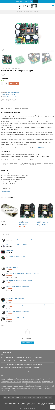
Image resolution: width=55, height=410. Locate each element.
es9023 (43, 379)
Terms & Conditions (10, 399)
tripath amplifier (34, 388)
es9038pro (4, 381)
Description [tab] (4, 108)
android (7, 379)
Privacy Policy (20, 399)
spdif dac (51, 386)
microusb (3, 383)
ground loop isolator (26, 381)
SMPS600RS (41, 147)
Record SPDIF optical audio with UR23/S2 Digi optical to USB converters (24, 357)
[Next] (51, 34)
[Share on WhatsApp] (2, 100)
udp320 (40, 388)
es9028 (47, 379)
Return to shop (27, 342)
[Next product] (2, 75)
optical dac (18, 383)
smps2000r (38, 386)
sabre (35, 383)
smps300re (9, 386)
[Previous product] (5, 75)
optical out (23, 383)
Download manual (5, 191)
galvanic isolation (17, 381)
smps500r (21, 386)
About (17, 1)
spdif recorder (4, 388)
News (31, 11)
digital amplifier (20, 379)
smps (4, 94)
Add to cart (14, 83)
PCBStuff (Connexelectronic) (10, 96)
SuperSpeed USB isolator (25, 388)
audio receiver (13, 379)
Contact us (22, 1)
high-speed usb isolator (36, 381)
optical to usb (29, 383)
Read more (45, 404)
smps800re (32, 386)
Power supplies (10, 68)
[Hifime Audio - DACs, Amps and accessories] (27, 6)
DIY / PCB (17, 68)
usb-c (45, 388)
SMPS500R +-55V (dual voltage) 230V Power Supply (44, 223)
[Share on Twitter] (7, 100)
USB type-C (10, 390)
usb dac (48, 388)
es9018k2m (37, 379)
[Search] (1, 6)
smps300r (8, 94)
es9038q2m (9, 381)
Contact (19, 401)
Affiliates (25, 401)
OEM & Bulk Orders (33, 401)
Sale (18, 92)
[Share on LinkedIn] (15, 100)
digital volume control (29, 379)
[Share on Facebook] (5, 100)
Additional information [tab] (14, 108)
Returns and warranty (30, 399)
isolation (44, 381)
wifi (14, 390)
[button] (53, 6)
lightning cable (50, 381)
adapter (3, 379)
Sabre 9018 (39, 383)
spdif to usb (10, 388)
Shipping (26, 11)
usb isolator (4, 390)
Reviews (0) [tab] (25, 108)
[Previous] (4, 34)
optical (13, 383)
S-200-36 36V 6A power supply (8, 223)
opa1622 (8, 383)
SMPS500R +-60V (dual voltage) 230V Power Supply (26, 223)
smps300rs (13, 94)
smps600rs (26, 386)
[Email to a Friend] (10, 100)
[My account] (49, 6)
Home (2, 68)
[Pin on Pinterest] (13, 100)
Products (19, 11)
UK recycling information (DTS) (45, 399)
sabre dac (45, 383)
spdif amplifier (45, 386)
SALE (26, 1)
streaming (16, 388)
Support (36, 11)
